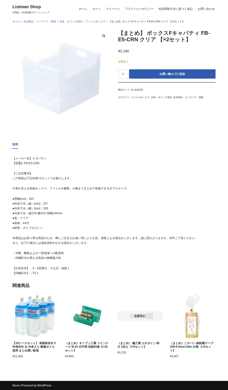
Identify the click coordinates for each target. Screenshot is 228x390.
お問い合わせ (206, 8)
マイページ (113, 8)
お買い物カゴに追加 (172, 73)
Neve (15, 385)
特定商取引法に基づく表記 (176, 8)
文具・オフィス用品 (70, 21)
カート (96, 8)
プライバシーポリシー (139, 8)
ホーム (83, 8)
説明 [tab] (15, 144)
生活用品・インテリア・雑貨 (40, 21)
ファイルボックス (95, 21)
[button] (104, 36)
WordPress (44, 385)
